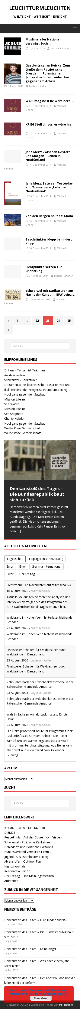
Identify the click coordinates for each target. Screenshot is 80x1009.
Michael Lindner (60, 48)
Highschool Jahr (15, 866)
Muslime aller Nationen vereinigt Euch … (43, 41)
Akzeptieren (40, 998)
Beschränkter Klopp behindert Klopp (49, 241)
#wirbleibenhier (14, 375)
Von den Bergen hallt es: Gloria (49, 216)
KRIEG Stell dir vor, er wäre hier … (49, 126)
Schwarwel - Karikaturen (21, 380)
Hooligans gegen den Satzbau (24, 394)
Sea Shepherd (13, 414)
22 (37, 320)
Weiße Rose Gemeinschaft (22, 428)
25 (69, 320)
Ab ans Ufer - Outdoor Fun (22, 861)
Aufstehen (11, 881)
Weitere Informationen (55, 993)
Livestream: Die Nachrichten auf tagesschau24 (39, 585)
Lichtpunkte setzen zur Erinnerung (44, 269)
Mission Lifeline (15, 399)
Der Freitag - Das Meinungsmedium (29, 876)
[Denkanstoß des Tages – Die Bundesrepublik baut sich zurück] (40, 460)
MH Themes (66, 1005)
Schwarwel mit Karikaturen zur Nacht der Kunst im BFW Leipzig (50, 292)
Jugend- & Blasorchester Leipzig (26, 857)
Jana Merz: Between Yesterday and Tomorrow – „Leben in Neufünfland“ (49, 187)
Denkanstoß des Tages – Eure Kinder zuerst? (35, 920)
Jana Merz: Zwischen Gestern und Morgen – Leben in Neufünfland (48, 156)
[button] (74, 28)
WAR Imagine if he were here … (50, 101)
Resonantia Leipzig (17, 871)
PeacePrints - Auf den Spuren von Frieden (33, 837)
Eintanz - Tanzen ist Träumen (24, 370)
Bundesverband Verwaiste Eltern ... (28, 852)
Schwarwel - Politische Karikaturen (28, 842)
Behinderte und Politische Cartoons (28, 847)
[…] (19, 531)
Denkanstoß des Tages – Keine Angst (30, 949)
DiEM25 (9, 832)
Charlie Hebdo (14, 418)
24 (58, 320)
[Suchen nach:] (40, 346)
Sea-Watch (11, 404)
